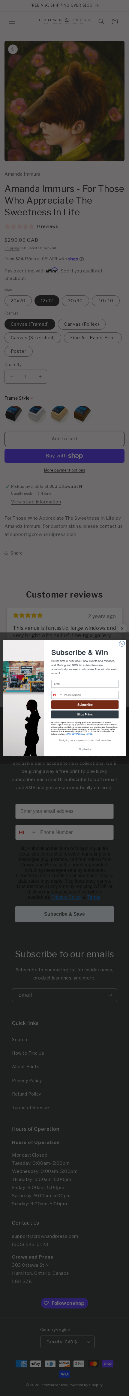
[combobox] (57, 695)
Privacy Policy (75, 734)
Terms (88, 734)
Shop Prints (85, 714)
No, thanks (85, 749)
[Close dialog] (121, 643)
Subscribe (84, 704)
